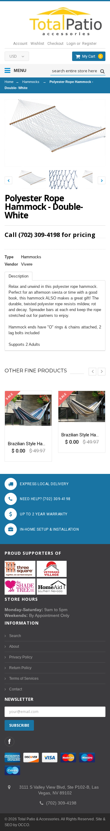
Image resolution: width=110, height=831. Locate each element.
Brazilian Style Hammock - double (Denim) (28, 443)
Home (9, 82)
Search (15, 636)
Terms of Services (23, 678)
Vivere (26, 264)
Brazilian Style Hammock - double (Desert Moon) (81, 435)
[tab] (18, 276)
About (14, 646)
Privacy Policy (20, 657)
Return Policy (20, 668)
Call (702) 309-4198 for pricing (50, 235)
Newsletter (19, 699)
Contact (15, 689)
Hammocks (30, 82)
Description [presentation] (18, 276)
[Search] (101, 71)
